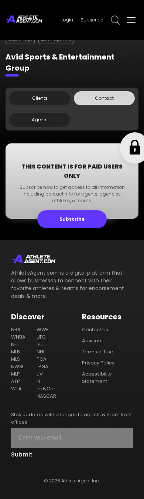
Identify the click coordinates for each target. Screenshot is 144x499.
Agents (40, 119)
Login (67, 20)
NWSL (17, 366)
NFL (14, 344)
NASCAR (46, 396)
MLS (15, 359)
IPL (39, 344)
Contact (104, 98)
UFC (41, 336)
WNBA (18, 336)
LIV (40, 373)
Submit (21, 454)
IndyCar (46, 388)
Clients (40, 98)
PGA (42, 359)
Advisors (92, 340)
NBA (16, 329)
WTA (16, 388)
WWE (43, 329)
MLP (15, 373)
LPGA (42, 366)
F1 (38, 381)
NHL (41, 351)
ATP (15, 381)
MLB (15, 351)
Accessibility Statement (97, 377)
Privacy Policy (98, 362)
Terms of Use (97, 351)
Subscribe (91, 20)
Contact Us (95, 329)
